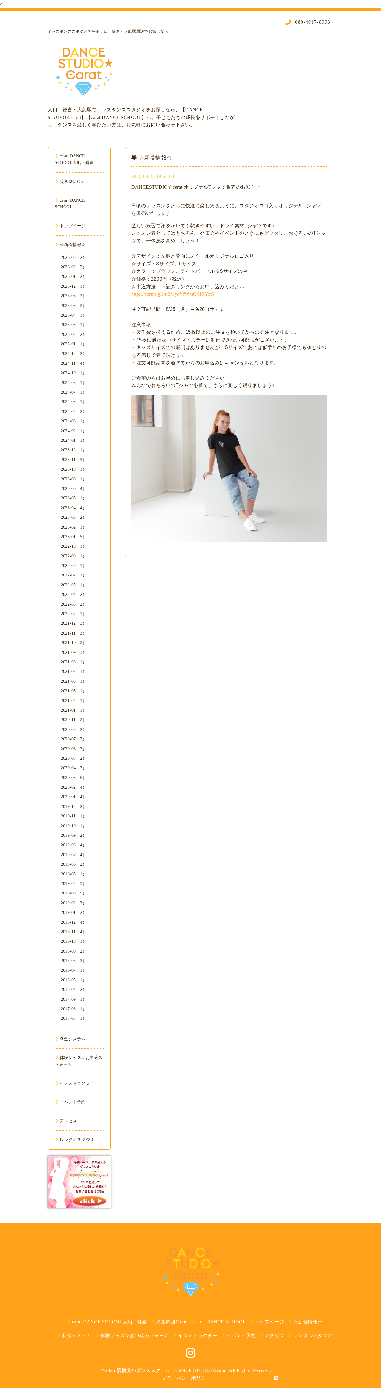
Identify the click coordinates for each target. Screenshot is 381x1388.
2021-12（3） (74, 623)
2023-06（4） (74, 488)
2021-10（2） (74, 642)
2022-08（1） (74, 565)
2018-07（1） (74, 970)
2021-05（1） (74, 691)
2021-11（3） (74, 633)
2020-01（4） (74, 797)
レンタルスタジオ (77, 1140)
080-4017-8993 (311, 21)
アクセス (68, 1121)
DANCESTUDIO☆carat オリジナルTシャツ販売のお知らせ (195, 186)
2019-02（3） (74, 903)
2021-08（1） (74, 662)
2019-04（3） (74, 883)
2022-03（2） (74, 604)
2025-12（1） (74, 286)
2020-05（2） (74, 758)
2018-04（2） (74, 989)
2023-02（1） (74, 527)
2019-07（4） (74, 855)
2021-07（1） (74, 671)
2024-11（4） (74, 363)
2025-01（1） (74, 344)
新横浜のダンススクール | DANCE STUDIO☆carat (171, 1370)
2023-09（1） (74, 479)
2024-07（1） (74, 392)
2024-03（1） (74, 421)
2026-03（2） (74, 257)
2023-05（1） (74, 498)
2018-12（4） (74, 922)
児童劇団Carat (73, 181)
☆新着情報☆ (73, 244)
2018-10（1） (74, 941)
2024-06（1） (74, 402)
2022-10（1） (74, 546)
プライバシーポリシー (186, 1378)
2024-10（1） (74, 373)
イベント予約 (73, 1102)
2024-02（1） (74, 431)
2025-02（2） (74, 334)
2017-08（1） (74, 1009)
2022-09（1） (74, 556)
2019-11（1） (74, 816)
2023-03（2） (74, 517)
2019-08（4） (74, 845)
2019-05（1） (74, 874)
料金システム (73, 1039)
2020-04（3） (74, 768)
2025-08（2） (74, 296)
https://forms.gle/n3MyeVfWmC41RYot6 (172, 294)
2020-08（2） (74, 729)
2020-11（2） (74, 720)
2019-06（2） (74, 864)
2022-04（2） (74, 594)
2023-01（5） (74, 537)
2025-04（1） (74, 315)
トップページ (73, 226)
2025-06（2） (74, 305)
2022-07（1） (74, 575)
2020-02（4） (74, 787)
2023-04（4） (74, 508)
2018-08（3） (74, 960)
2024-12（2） (74, 353)
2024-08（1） (74, 382)
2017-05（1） (74, 1018)
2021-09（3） (74, 652)
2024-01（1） (74, 440)
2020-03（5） (74, 778)
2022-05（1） (74, 585)
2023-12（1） (74, 450)
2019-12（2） (74, 806)
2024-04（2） (74, 411)
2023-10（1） (74, 469)
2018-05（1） (74, 980)
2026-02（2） (74, 267)
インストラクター (77, 1083)
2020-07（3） (74, 739)
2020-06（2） (74, 749)
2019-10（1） (74, 826)
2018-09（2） (74, 951)
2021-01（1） (74, 710)
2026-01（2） (74, 276)
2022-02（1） (74, 614)
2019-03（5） (74, 893)
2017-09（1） (74, 999)
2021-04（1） (74, 700)
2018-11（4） (74, 932)
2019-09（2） (74, 835)
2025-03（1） (74, 324)
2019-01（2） (74, 912)
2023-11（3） (74, 460)
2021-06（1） (74, 681)
